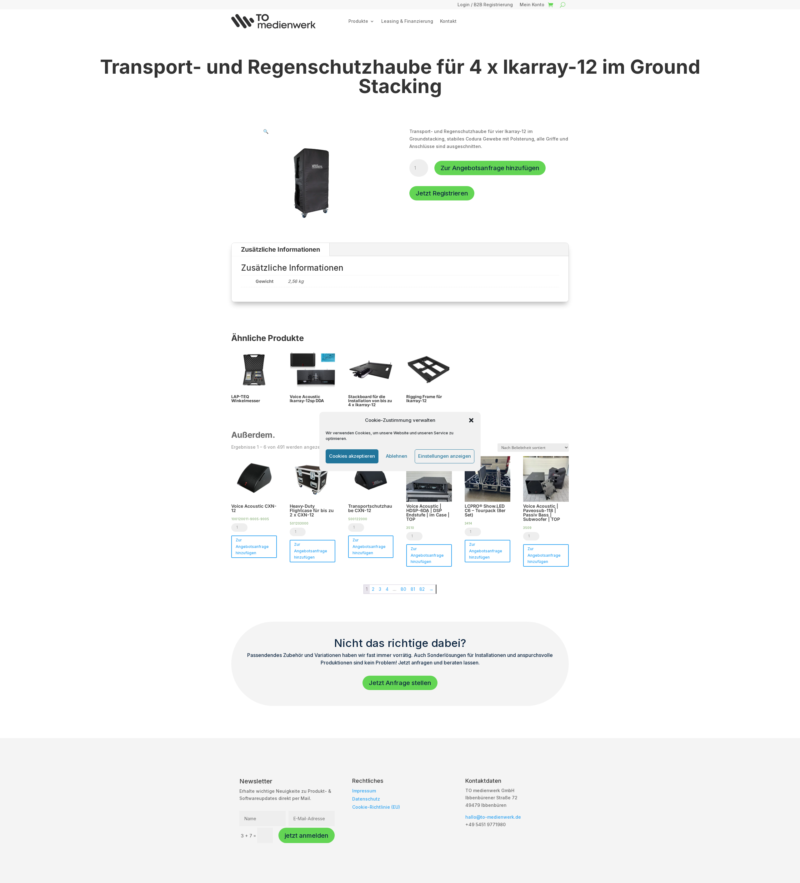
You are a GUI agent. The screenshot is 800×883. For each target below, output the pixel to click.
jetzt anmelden (306, 835)
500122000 (357, 519)
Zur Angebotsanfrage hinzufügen (490, 168)
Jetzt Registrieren (442, 193)
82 (422, 589)
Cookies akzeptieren (352, 456)
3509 (527, 528)
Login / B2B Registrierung (485, 4)
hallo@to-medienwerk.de (493, 817)
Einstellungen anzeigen (444, 456)
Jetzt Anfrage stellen (400, 683)
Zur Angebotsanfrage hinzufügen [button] (252, 546)
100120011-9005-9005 (250, 519)
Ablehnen (396, 456)
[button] (471, 420)
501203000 (299, 523)
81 (413, 589)
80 (403, 589)
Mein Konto (532, 4)
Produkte (358, 21)
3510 (410, 528)
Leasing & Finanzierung (407, 21)
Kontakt (448, 21)
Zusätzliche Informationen (280, 249)
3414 (468, 523)
